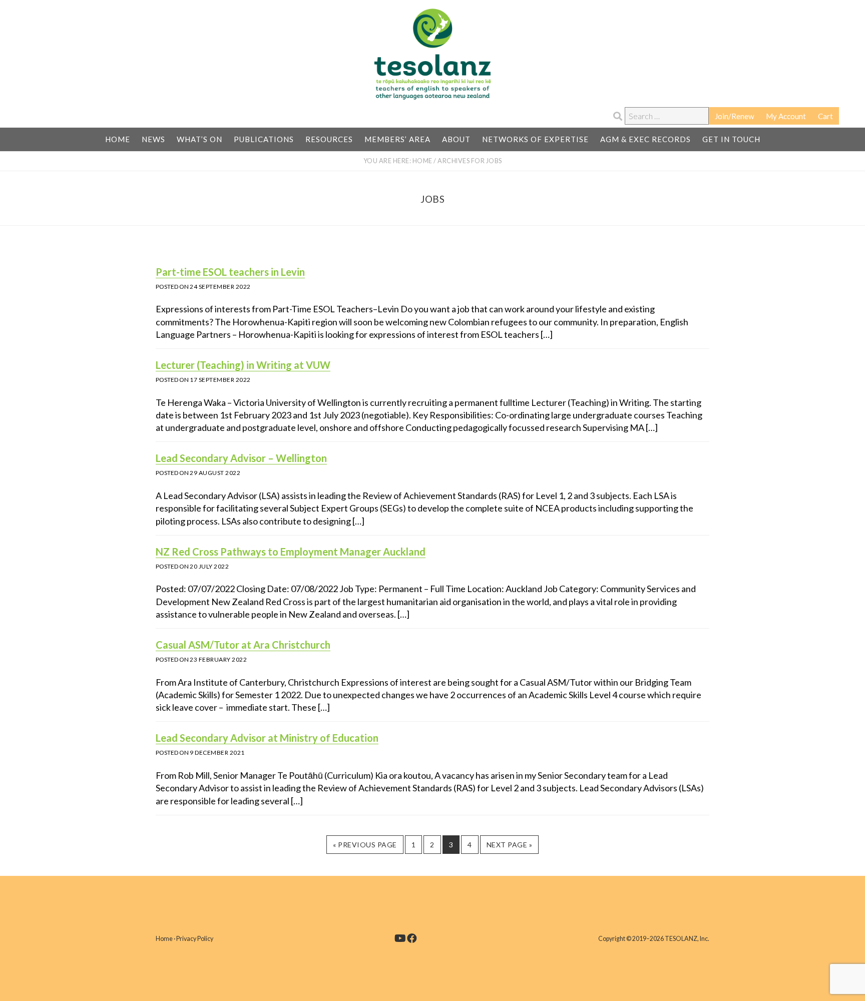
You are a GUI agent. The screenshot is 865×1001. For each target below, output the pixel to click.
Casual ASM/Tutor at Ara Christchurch (243, 645)
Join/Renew (734, 116)
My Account (786, 116)
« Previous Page (365, 847)
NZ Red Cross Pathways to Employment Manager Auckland (290, 552)
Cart (825, 116)
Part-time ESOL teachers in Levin (230, 272)
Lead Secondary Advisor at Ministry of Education (267, 738)
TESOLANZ (432, 54)
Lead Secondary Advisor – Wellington (241, 458)
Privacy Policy (194, 938)
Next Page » (509, 847)
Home (164, 938)
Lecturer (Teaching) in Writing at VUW (243, 365)
